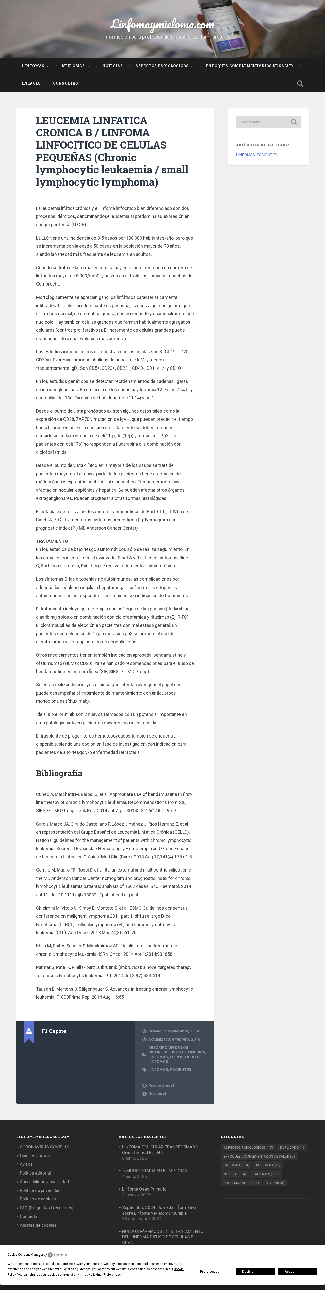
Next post (157, 1093)
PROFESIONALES (241, 1183)
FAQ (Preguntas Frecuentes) (47, 1207)
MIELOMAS (73, 66)
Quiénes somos (35, 1155)
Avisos (26, 1164)
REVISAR (275, 1183)
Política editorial (35, 1173)
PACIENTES (180, 1069)
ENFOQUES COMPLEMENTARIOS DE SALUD (249, 66)
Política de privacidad (40, 1190)
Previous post (161, 1085)
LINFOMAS (33, 66)
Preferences (209, 1272)
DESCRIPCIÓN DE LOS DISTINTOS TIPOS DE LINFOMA (176, 1049)
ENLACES (31, 83)
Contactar (29, 1216)
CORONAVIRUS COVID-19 (44, 1146)
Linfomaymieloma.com (162, 23)
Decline (247, 1272)
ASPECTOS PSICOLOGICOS (162, 66)
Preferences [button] (112, 1274)
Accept (290, 1272)
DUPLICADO (292, 1147)
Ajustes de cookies (38, 1225)
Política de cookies (38, 1198)
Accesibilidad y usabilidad (44, 1181)
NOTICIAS (112, 66)
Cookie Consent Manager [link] (25, 1255)
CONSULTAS (65, 83)
